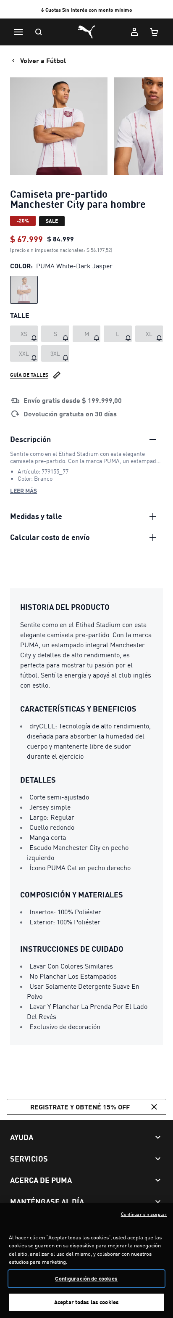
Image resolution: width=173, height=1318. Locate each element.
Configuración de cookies (86, 1278)
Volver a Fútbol (43, 60)
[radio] (24, 290)
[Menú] (18, 32)
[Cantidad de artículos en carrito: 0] (154, 32)
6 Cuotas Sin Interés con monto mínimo (86, 10)
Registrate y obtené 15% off (80, 1107)
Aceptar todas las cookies (86, 1302)
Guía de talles (29, 375)
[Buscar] (38, 32)
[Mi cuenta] (134, 32)
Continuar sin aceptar (144, 1214)
